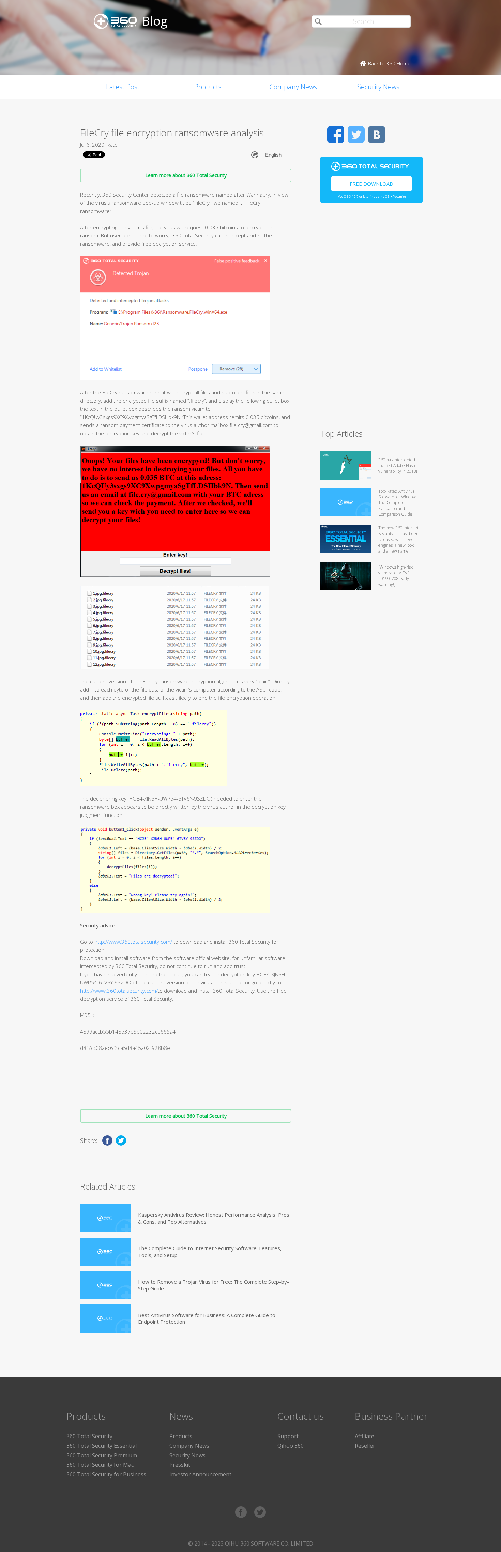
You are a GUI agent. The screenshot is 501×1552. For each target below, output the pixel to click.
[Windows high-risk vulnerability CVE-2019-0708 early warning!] (395, 575)
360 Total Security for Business (106, 1474)
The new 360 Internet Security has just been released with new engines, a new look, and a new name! (398, 539)
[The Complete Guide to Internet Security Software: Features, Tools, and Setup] (105, 1252)
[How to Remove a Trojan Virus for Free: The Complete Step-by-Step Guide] (105, 1285)
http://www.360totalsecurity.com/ (133, 941)
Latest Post (123, 86)
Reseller (365, 1445)
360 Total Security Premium (101, 1455)
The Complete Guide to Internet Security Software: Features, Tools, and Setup (210, 1251)
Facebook (335, 134)
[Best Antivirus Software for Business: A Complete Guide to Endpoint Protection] (105, 1318)
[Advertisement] (371, 319)
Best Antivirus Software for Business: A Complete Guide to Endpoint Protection (206, 1318)
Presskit (179, 1465)
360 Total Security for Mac (100, 1465)
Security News (378, 86)
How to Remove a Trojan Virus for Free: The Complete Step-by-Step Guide (213, 1285)
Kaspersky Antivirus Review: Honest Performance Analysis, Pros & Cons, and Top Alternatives (213, 1218)
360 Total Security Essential (101, 1445)
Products (208, 86)
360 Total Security (89, 1436)
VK (376, 134)
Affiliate (364, 1436)
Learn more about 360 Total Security (186, 175)
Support (288, 1436)
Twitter (356, 134)
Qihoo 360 (290, 1445)
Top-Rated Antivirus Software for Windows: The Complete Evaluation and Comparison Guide (398, 502)
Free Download (371, 183)
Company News (293, 86)
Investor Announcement (200, 1474)
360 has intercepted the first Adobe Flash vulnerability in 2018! (397, 465)
